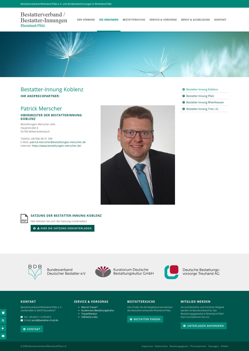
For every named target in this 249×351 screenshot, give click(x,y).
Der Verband (86, 19)
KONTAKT (33, 329)
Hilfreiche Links (89, 317)
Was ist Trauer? (89, 307)
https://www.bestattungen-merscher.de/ (56, 145)
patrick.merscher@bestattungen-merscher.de (58, 142)
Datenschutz (161, 346)
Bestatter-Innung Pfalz (200, 96)
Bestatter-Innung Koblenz (202, 89)
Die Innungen (108, 19)
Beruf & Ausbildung (195, 19)
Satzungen (213, 346)
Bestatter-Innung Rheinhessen (205, 102)
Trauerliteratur (89, 313)
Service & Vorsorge (163, 19)
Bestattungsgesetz (179, 346)
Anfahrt (224, 346)
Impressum (147, 346)
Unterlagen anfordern (205, 325)
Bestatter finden (147, 319)
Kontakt (220, 19)
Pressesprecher (198, 346)
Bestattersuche (134, 19)
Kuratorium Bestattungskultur (97, 310)
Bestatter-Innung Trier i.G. (202, 109)
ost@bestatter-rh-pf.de (45, 320)
